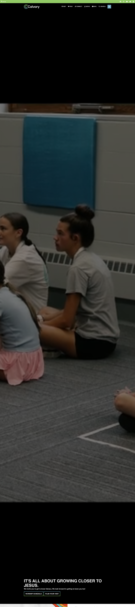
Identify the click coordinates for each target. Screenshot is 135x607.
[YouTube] (127, 1)
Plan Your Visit (52, 594)
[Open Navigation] (109, 6)
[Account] (133, 1)
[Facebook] (120, 1)
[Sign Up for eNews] (130, 1)
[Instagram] (123, 1)
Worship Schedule (33, 594)
